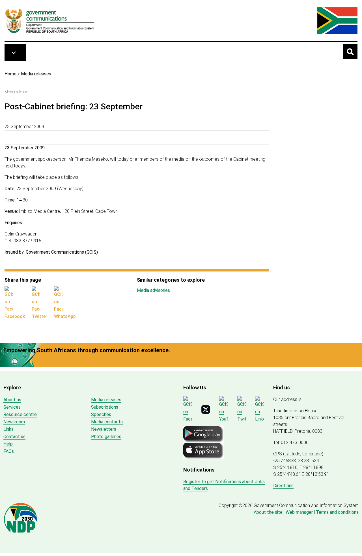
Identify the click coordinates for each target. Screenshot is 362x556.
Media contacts (107, 422)
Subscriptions (104, 407)
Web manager (299, 512)
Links (8, 429)
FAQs (8, 451)
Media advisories (153, 290)
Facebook (15, 316)
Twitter (39, 316)
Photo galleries (106, 436)
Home (10, 74)
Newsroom (14, 422)
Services (12, 407)
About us (12, 399)
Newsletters (103, 429)
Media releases (36, 74)
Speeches (101, 414)
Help (8, 444)
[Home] (50, 20)
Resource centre (20, 414)
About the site (268, 512)
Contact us (14, 436)
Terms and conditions (337, 512)
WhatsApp (65, 316)
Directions (283, 485)
